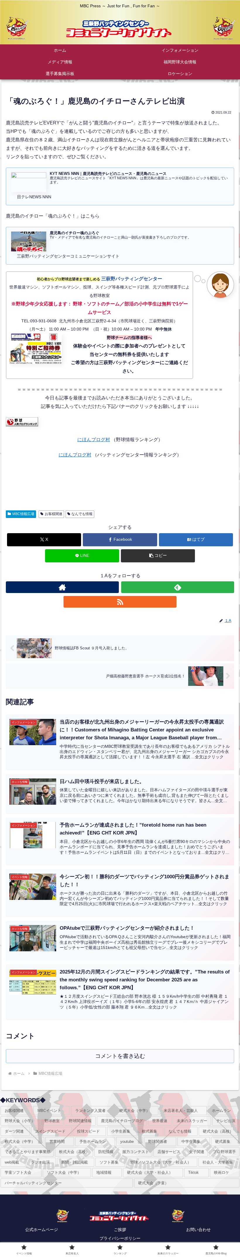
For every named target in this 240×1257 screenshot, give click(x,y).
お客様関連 (53, 514)
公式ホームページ (41, 1229)
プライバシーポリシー (120, 1238)
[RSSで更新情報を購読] (120, 602)
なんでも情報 (81, 514)
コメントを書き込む (120, 1056)
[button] (158, 555)
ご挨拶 (120, 1229)
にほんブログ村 (93, 439)
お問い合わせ (198, 1229)
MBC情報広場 (23, 514)
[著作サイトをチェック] (62, 587)
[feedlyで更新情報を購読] (177, 587)
